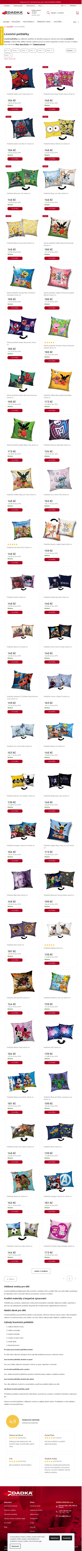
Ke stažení (7, 1523)
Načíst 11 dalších (41, 1271)
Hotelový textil (18, 6)
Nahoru (11, 1279)
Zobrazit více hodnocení (30, 1422)
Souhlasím (67, 1538)
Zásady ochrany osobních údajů (14, 1518)
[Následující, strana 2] (69, 1278)
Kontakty (6, 6)
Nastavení (15, 1546)
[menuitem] (6, 22)
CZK (62, 6)
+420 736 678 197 (65, 1511)
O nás (32, 1523)
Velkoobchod (30, 6)
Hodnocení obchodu (10, 1506)
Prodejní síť (34, 1518)
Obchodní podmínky (10, 1514)
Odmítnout (54, 1538)
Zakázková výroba (36, 1510)
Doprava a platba (10, 1510)
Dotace (32, 1531)
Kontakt (33, 1527)
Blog (5, 1527)
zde (40, 1541)
